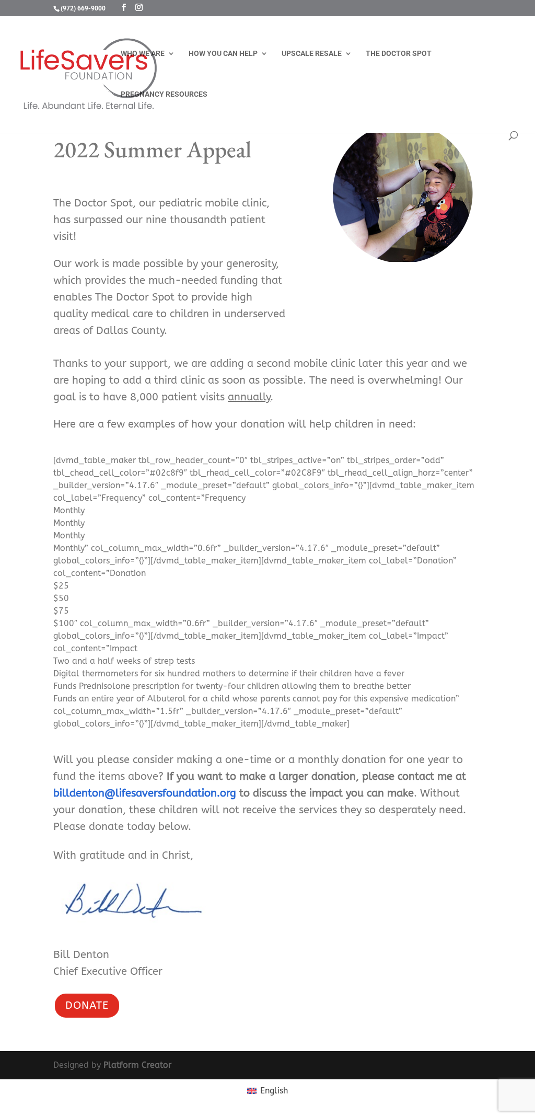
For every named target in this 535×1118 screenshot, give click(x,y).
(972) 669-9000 (83, 8)
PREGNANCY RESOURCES (164, 94)
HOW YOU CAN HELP (223, 53)
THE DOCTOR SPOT (399, 53)
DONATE (87, 1005)
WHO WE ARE (143, 53)
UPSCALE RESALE (312, 53)
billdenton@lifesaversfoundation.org (144, 793)
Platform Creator (137, 1065)
